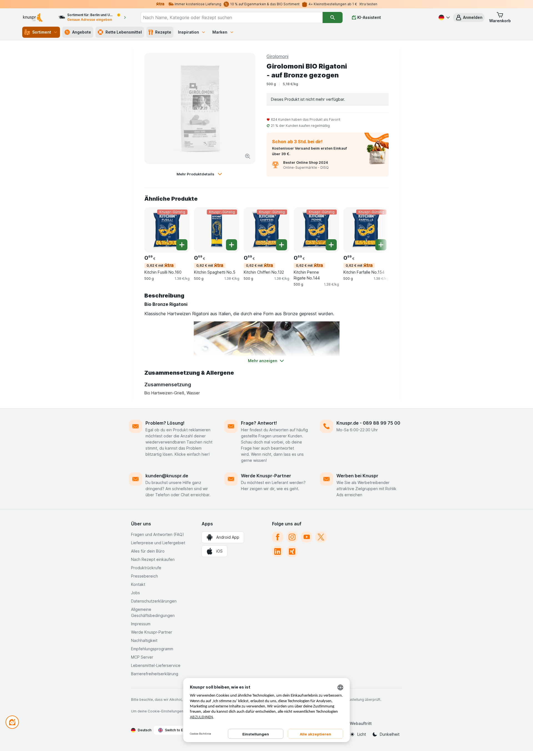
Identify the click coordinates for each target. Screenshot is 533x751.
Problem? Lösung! (165, 423)
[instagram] (292, 537)
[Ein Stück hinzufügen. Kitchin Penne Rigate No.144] (331, 244)
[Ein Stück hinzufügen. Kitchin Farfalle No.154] (380, 244)
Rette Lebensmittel (123, 32)
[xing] (292, 551)
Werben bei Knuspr (357, 475)
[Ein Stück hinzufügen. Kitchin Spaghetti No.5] (231, 244)
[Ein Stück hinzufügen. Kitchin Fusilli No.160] (181, 244)
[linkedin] (277, 551)
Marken (219, 32)
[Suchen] (333, 17)
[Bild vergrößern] (247, 156)
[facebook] (277, 537)
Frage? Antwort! (259, 423)
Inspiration (188, 32)
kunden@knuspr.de (166, 475)
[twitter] (320, 537)
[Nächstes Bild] (377, 229)
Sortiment (41, 32)
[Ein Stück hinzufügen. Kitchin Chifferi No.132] (281, 244)
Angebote (81, 32)
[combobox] (231, 17)
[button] (469, 17)
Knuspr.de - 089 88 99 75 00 (368, 423)
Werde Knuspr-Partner (266, 475)
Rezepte (163, 32)
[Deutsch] (443, 17)
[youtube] (306, 537)
